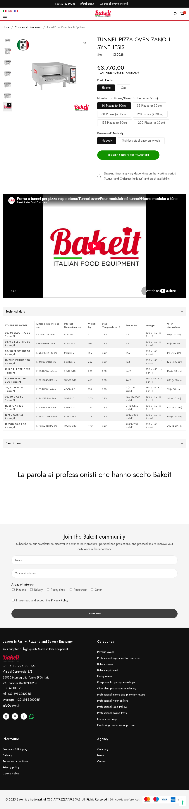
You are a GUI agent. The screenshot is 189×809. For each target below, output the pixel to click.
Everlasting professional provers (116, 725)
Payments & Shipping (15, 749)
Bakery (38, 590)
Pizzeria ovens (105, 652)
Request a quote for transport (128, 155)
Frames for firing (107, 719)
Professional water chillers (112, 701)
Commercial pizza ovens (28, 27)
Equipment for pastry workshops (116, 682)
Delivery (7, 755)
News (100, 755)
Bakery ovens (105, 664)
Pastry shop (57, 590)
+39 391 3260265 (28, 700)
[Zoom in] (84, 43)
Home (6, 27)
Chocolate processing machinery (116, 688)
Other (98, 590)
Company (103, 749)
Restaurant (80, 590)
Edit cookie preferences (125, 799)
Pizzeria (20, 590)
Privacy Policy (59, 600)
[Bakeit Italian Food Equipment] (102, 13)
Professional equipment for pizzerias (118, 658)
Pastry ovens (104, 676)
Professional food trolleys (112, 707)
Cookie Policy (11, 773)
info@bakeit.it (11, 705)
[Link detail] (6, 716)
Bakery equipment (107, 670)
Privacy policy (11, 767)
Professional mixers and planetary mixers (121, 695)
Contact (101, 761)
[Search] (175, 13)
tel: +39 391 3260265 (17, 694)
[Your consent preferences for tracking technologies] (182, 802)
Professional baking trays (112, 713)
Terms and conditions (15, 761)
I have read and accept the (41, 600)
